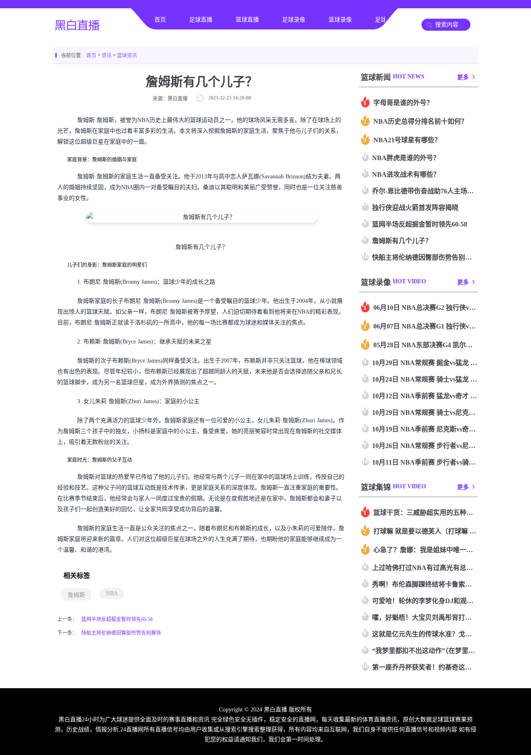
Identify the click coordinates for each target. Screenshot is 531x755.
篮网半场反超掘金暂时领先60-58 (117, 619)
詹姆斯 (76, 595)
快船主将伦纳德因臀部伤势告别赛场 (121, 633)
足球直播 (200, 20)
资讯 (107, 55)
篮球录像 (340, 20)
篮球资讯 (127, 55)
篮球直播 (247, 20)
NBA (112, 593)
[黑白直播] (78, 27)
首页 (160, 20)
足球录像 (293, 20)
